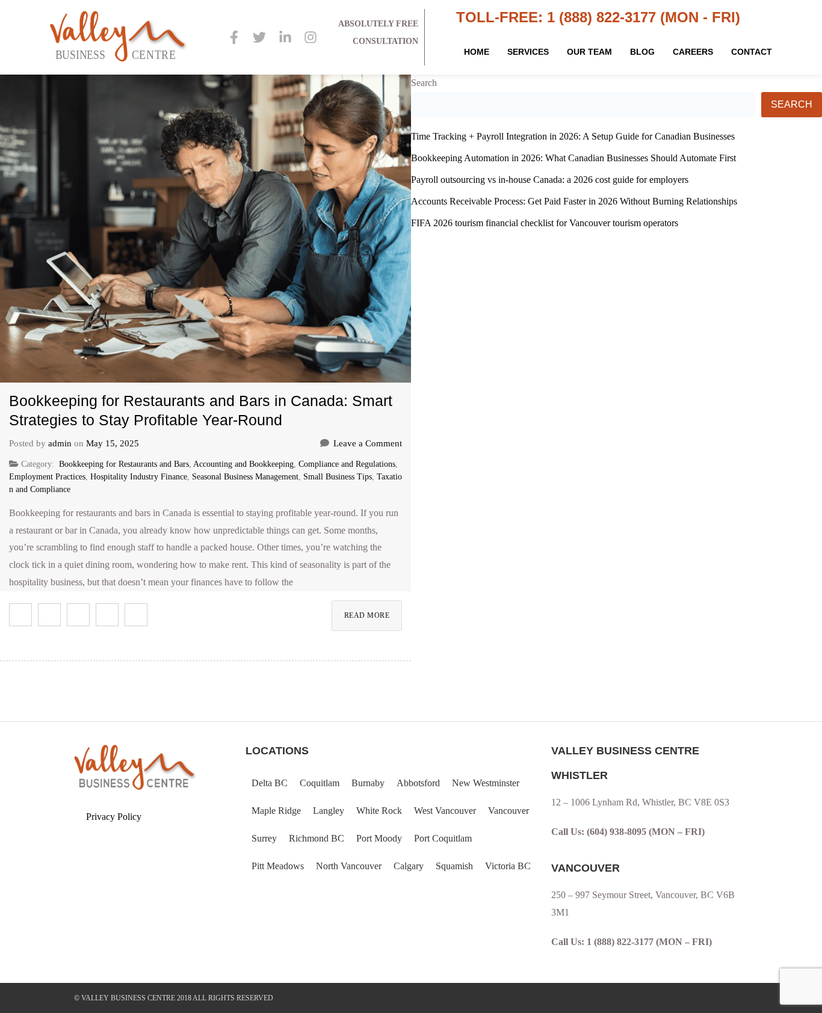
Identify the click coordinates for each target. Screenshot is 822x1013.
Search (424, 83)
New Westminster (485, 783)
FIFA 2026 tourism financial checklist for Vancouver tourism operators (544, 223)
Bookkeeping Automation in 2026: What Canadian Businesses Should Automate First (573, 158)
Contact (751, 52)
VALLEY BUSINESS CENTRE (128, 998)
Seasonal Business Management (245, 476)
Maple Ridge (276, 810)
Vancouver (508, 810)
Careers (693, 52)
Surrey (264, 838)
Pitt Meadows (278, 866)
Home (476, 52)
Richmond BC (316, 838)
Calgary (409, 866)
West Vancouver (445, 810)
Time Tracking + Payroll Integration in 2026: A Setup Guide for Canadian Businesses (573, 136)
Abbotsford (418, 783)
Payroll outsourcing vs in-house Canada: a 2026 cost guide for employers (549, 179)
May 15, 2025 (112, 443)
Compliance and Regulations (346, 464)
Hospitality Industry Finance (138, 476)
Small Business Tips (337, 476)
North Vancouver (349, 866)
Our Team (589, 52)
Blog (642, 52)
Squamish (454, 866)
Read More (367, 615)
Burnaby (368, 783)
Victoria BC (508, 866)
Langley (328, 810)
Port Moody (379, 838)
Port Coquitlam (443, 838)
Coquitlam (319, 783)
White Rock (379, 810)
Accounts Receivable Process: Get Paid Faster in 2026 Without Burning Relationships (574, 201)
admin (60, 443)
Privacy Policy (113, 816)
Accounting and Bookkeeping (243, 464)
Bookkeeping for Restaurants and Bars (124, 464)
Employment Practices (47, 476)
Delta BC (270, 783)
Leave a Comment (367, 443)
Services (528, 52)
